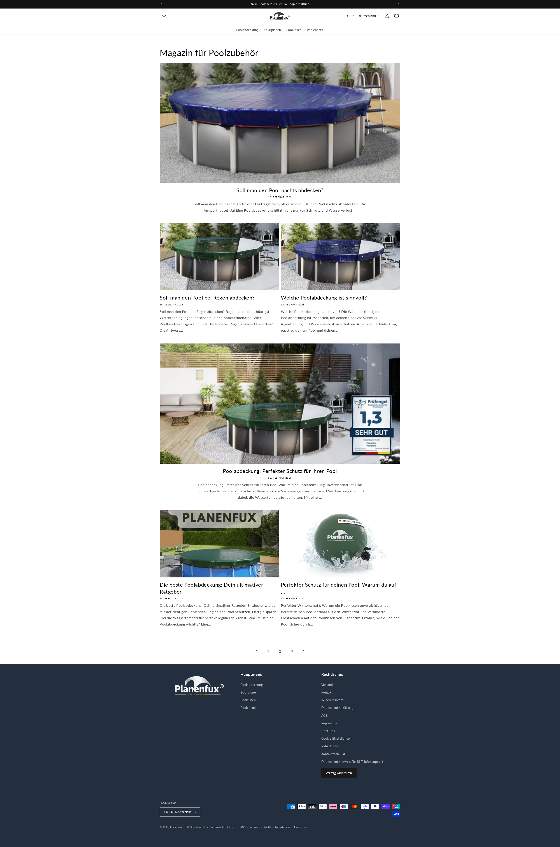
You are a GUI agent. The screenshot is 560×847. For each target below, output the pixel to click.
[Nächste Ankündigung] (399, 4)
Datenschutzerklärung (337, 707)
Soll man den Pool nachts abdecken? (279, 190)
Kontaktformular (333, 754)
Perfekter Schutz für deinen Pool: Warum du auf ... (338, 587)
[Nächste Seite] (303, 651)
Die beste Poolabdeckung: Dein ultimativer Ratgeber (211, 587)
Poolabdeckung (251, 685)
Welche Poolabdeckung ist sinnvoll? (324, 297)
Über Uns (328, 731)
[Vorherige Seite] (256, 651)
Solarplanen (249, 692)
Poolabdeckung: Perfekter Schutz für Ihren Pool (280, 471)
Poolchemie (248, 707)
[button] (164, 16)
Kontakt (327, 692)
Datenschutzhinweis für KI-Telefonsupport (352, 761)
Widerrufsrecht (332, 700)
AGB (324, 715)
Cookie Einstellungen (336, 738)
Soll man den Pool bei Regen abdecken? (207, 297)
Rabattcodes (330, 746)
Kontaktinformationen (277, 827)
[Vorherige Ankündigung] (161, 4)
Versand (327, 685)
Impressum (329, 723)
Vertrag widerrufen (339, 773)
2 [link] (280, 651)
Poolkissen (248, 700)
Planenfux (176, 827)
